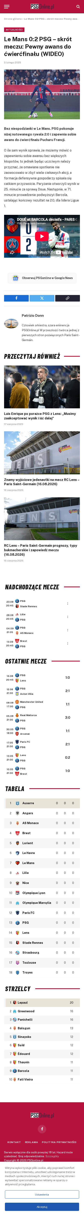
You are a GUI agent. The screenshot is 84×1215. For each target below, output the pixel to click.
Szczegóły (52, 1156)
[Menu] (6, 6)
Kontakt (14, 1142)
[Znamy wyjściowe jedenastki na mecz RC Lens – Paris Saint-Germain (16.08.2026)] (42, 452)
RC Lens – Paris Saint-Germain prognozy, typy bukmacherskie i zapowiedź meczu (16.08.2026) (40, 550)
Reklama (31, 1142)
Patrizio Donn (33, 315)
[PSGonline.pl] (42, 7)
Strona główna (13, 18)
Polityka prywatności (59, 1142)
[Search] (78, 6)
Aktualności (14, 29)
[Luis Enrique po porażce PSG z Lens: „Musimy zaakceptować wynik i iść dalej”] (42, 387)
